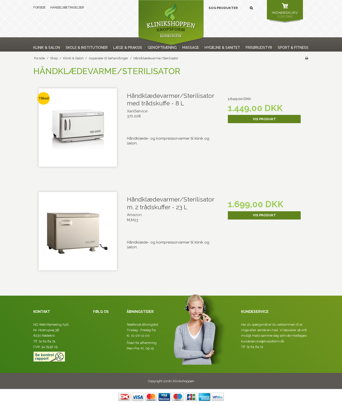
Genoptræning (162, 47)
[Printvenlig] (307, 58)
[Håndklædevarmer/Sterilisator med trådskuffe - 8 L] (78, 132)
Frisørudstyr (259, 47)
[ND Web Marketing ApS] (171, 22)
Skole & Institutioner (87, 47)
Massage (190, 47)
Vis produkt (264, 119)
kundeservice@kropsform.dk (262, 341)
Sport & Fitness (293, 47)
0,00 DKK (285, 14)
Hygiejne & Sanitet (222, 47)
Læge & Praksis (127, 47)
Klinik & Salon (46, 47)
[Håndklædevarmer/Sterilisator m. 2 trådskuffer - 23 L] (78, 236)
